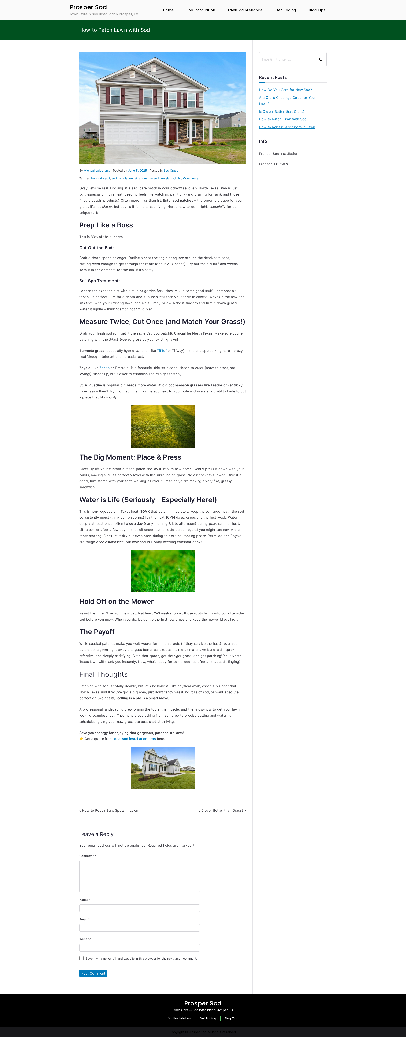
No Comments (188, 178)
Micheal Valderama (97, 170)
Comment (87, 856)
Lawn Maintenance (245, 10)
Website (85, 939)
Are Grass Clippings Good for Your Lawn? (287, 100)
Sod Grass (170, 170)
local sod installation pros (134, 739)
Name (84, 899)
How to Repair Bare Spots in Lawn (110, 810)
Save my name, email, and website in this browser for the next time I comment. (141, 958)
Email (84, 919)
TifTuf (162, 350)
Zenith (104, 368)
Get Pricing (285, 10)
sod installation (122, 178)
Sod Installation (201, 10)
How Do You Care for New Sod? (285, 90)
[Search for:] (292, 59)
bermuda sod (100, 178)
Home (168, 10)
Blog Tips (317, 10)
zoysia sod (168, 178)
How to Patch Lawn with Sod (283, 119)
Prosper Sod (88, 7)
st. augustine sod (146, 178)
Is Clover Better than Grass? (220, 810)
